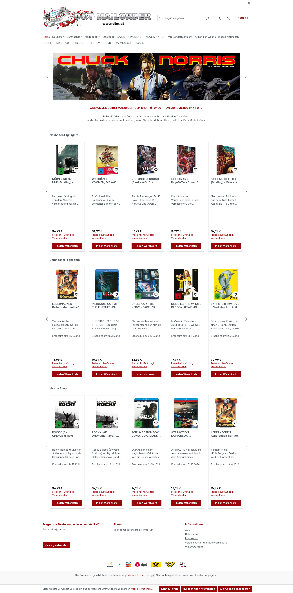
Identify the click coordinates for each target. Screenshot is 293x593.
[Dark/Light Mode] (249, 2)
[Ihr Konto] (228, 18)
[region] (146, 76)
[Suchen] (207, 18)
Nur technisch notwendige (199, 588)
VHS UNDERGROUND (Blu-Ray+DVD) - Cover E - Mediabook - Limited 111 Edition (146, 180)
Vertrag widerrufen (56, 545)
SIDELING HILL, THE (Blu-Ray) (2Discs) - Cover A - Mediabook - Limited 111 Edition (225, 180)
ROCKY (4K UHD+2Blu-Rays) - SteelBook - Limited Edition (65, 434)
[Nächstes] (245, 77)
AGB (187, 529)
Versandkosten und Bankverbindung (206, 542)
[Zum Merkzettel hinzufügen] (77, 170)
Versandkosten (136, 575)
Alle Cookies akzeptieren (235, 588)
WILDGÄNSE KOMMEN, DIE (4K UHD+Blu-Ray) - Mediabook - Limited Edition (106, 180)
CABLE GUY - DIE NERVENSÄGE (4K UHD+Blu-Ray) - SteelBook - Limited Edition (145, 305)
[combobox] (180, 18)
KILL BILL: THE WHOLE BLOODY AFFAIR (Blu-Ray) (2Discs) (186, 305)
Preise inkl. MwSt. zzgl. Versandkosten (63, 236)
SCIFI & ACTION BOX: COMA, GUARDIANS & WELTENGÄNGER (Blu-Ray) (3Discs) (146, 434)
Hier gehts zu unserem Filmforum (133, 529)
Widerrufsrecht (194, 546)
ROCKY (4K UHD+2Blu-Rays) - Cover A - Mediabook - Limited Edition (106, 434)
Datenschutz (192, 534)
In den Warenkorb (67, 245)
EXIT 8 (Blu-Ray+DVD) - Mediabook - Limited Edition (226, 305)
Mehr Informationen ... (142, 588)
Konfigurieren (169, 588)
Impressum (191, 538)
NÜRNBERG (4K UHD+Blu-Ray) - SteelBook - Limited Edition (65, 180)
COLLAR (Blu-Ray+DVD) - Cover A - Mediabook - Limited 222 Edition (185, 180)
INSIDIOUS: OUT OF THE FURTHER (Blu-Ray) (105, 305)
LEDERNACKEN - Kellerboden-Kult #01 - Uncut (66, 305)
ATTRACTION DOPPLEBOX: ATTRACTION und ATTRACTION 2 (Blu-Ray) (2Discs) (184, 434)
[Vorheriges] (47, 77)
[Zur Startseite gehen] (97, 17)
